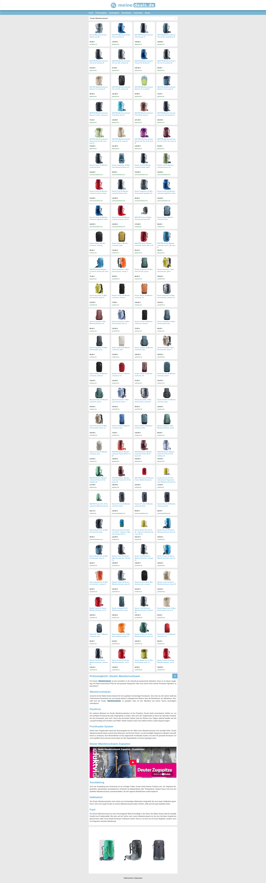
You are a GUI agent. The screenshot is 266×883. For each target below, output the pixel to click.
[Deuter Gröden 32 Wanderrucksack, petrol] (99, 393)
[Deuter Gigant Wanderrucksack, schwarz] (99, 236)
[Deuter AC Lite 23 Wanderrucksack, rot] (167, 627)
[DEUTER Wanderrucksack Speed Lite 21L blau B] (167, 80)
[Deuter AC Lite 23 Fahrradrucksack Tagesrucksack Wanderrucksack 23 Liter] (167, 471)
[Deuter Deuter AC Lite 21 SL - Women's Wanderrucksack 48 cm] (144, 523)
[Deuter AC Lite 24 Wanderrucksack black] (144, 497)
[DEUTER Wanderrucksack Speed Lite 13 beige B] (99, 80)
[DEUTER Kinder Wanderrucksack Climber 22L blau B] (99, 262)
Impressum (138, 878)
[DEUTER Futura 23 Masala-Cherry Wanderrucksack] (144, 471)
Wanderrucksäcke (114, 701)
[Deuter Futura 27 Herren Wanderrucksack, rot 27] (99, 601)
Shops (147, 13)
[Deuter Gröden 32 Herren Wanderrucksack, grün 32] (144, 627)
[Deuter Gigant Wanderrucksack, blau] (167, 210)
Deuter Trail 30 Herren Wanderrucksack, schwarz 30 (99, 662)
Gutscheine (138, 13)
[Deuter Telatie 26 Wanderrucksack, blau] (121, 419)
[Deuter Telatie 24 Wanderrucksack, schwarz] (144, 315)
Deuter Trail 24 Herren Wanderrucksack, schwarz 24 (144, 558)
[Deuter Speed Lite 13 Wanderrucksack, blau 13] (99, 549)
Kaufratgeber (114, 13)
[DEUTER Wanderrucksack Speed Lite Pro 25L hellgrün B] (99, 132)
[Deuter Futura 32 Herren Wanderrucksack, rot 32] (167, 653)
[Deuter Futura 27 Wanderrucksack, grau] (99, 445)
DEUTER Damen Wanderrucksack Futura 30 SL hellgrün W (98, 480)
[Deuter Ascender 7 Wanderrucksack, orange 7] (121, 262)
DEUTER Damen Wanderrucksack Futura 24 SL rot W (121, 454)
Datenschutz (128, 878)
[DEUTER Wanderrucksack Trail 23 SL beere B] (144, 106)
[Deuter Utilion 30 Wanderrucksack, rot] (144, 289)
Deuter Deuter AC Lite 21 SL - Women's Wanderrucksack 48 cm (144, 532)
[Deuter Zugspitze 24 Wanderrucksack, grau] (99, 341)
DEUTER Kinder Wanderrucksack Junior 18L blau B (166, 245)
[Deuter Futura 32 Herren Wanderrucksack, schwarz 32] (121, 549)
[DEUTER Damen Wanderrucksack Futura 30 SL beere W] (144, 445)
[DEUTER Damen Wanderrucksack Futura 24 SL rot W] (121, 445)
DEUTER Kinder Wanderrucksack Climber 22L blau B (99, 271)
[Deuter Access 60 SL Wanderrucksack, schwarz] (144, 575)
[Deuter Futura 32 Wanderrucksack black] (99, 158)
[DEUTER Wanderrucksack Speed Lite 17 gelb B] (144, 80)
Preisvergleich (101, 13)
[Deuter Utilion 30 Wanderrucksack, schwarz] (99, 367)
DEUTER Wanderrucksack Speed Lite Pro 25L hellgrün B (99, 141)
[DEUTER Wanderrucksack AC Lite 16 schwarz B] (167, 54)
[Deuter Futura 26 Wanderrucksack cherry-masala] (99, 184)
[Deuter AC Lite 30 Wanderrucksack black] (121, 497)
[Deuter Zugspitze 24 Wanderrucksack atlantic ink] (121, 158)
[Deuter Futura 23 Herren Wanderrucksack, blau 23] (167, 549)
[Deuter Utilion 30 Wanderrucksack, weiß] (121, 341)
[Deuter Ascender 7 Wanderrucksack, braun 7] (167, 341)
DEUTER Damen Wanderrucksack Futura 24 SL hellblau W (166, 454)
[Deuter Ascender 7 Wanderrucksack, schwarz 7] (144, 393)
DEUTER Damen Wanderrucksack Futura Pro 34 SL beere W (121, 480)
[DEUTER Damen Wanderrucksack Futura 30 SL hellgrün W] (99, 471)
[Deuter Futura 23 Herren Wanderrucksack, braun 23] (167, 575)
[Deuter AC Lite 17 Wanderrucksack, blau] (99, 627)
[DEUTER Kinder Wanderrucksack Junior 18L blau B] (167, 236)
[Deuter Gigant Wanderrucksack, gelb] (121, 236)
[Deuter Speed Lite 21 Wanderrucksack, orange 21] (99, 575)
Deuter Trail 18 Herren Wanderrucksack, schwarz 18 (144, 610)
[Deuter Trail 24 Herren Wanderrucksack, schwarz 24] (144, 549)
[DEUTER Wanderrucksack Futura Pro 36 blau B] (144, 54)
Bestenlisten (126, 13)
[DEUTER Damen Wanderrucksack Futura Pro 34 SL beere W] (121, 471)
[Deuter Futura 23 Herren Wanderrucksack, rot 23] (121, 653)
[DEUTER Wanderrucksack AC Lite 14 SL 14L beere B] (167, 132)
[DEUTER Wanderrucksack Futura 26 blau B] (121, 28)
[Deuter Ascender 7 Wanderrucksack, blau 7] (121, 393)
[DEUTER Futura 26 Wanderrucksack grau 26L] (144, 210)
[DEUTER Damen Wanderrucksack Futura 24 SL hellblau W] (167, 445)
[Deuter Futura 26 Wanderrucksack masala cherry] (121, 210)
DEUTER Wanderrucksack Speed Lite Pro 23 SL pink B (144, 141)
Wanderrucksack (105, 681)
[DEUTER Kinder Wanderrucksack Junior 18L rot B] (144, 236)
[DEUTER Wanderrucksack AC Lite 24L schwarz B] (121, 80)
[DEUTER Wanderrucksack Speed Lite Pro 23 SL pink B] (144, 132)
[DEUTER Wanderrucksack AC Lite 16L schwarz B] (121, 54)
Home (91, 13)
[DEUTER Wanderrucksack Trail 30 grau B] (144, 28)
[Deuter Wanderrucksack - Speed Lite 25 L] (99, 28)
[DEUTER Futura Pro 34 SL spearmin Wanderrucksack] (99, 497)
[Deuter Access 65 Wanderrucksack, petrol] (167, 367)
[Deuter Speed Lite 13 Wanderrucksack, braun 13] (167, 601)
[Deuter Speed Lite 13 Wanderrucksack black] (99, 523)
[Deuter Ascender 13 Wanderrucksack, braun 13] (99, 419)
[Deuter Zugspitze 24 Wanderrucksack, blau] (167, 315)
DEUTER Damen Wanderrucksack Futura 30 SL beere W (143, 454)
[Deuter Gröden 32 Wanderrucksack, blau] (144, 341)
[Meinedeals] (133, 10)
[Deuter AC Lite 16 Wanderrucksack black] (167, 497)
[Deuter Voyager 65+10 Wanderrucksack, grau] (121, 601)
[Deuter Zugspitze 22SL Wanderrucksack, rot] (99, 315)
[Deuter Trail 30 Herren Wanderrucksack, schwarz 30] (99, 653)
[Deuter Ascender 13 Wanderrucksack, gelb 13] (99, 289)
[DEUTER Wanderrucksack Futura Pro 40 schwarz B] (167, 106)
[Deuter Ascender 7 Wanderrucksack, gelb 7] (167, 262)
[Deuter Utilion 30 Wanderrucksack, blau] (144, 419)
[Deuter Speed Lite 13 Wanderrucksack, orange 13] (121, 627)
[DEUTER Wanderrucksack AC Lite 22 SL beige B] (121, 132)
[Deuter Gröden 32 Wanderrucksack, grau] (167, 393)
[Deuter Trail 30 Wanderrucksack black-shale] (121, 184)
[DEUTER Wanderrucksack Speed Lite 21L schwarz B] (99, 106)
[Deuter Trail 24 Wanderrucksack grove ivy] (167, 158)
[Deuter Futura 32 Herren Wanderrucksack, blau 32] (167, 523)
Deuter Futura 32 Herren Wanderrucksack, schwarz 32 (121, 558)
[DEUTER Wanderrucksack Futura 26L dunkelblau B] (167, 28)
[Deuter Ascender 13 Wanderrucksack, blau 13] (121, 315)
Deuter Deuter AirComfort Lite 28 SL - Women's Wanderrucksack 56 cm (121, 532)
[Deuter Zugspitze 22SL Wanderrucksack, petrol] (167, 419)
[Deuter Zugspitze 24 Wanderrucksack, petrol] (144, 262)
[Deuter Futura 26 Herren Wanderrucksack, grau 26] (121, 575)
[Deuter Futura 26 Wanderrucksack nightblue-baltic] (167, 184)
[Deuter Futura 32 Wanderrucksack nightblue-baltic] (99, 210)
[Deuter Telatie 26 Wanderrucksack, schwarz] (121, 289)
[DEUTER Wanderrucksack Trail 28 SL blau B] (121, 106)
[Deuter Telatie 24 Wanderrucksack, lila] (144, 367)
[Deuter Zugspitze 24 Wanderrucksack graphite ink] (144, 184)
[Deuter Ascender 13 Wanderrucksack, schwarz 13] (167, 289)
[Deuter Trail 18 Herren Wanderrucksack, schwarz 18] (144, 601)
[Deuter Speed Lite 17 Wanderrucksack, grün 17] (144, 653)
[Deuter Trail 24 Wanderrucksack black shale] (144, 158)
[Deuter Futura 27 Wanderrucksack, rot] (121, 367)
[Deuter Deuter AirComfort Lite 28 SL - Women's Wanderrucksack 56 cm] (121, 523)
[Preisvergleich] (174, 676)
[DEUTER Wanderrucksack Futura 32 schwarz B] (99, 54)
